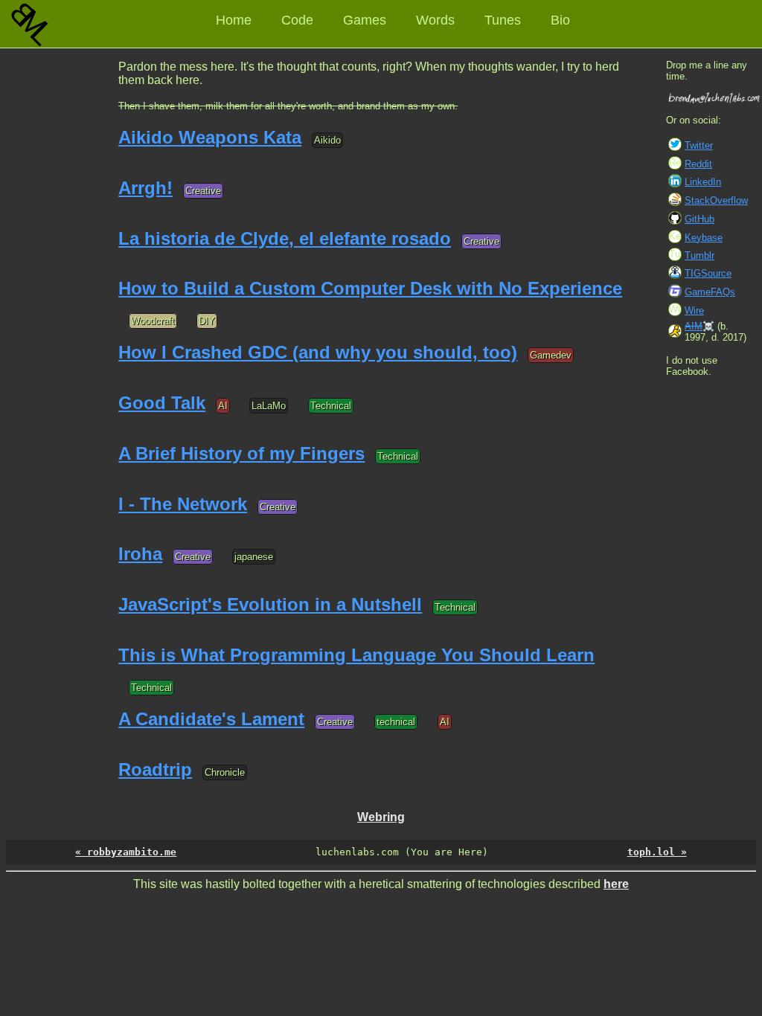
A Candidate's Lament (211, 719)
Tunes (502, 20)
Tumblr (699, 255)
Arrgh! (145, 188)
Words (435, 20)
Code (297, 20)
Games (364, 20)
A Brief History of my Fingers (241, 453)
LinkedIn (703, 181)
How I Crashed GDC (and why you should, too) (317, 352)
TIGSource (708, 273)
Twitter (699, 145)
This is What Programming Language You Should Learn (356, 655)
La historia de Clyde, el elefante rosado (284, 238)
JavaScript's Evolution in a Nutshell (270, 604)
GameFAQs (710, 292)
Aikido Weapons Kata (209, 137)
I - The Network (182, 504)
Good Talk (161, 403)
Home (234, 20)
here (616, 884)
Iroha (140, 554)
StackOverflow (716, 200)
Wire (694, 310)
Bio (560, 20)
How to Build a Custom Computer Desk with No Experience (370, 288)
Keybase (704, 237)
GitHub (699, 219)
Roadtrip (155, 769)
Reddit (698, 164)
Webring (381, 817)
